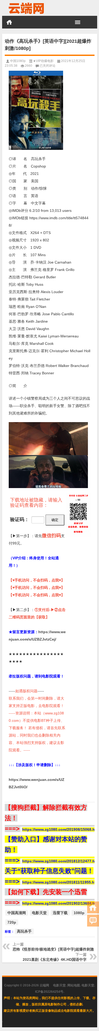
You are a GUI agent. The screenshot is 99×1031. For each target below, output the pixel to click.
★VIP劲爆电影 (43, 61)
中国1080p (18, 61)
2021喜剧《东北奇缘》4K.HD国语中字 (55, 959)
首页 (9, 22)
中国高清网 (16, 913)
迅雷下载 (60, 913)
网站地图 (73, 985)
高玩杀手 (24, 931)
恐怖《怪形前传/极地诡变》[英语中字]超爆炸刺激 (53, 949)
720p (11, 922)
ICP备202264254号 (49, 992)
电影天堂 (39, 913)
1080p (79, 913)
